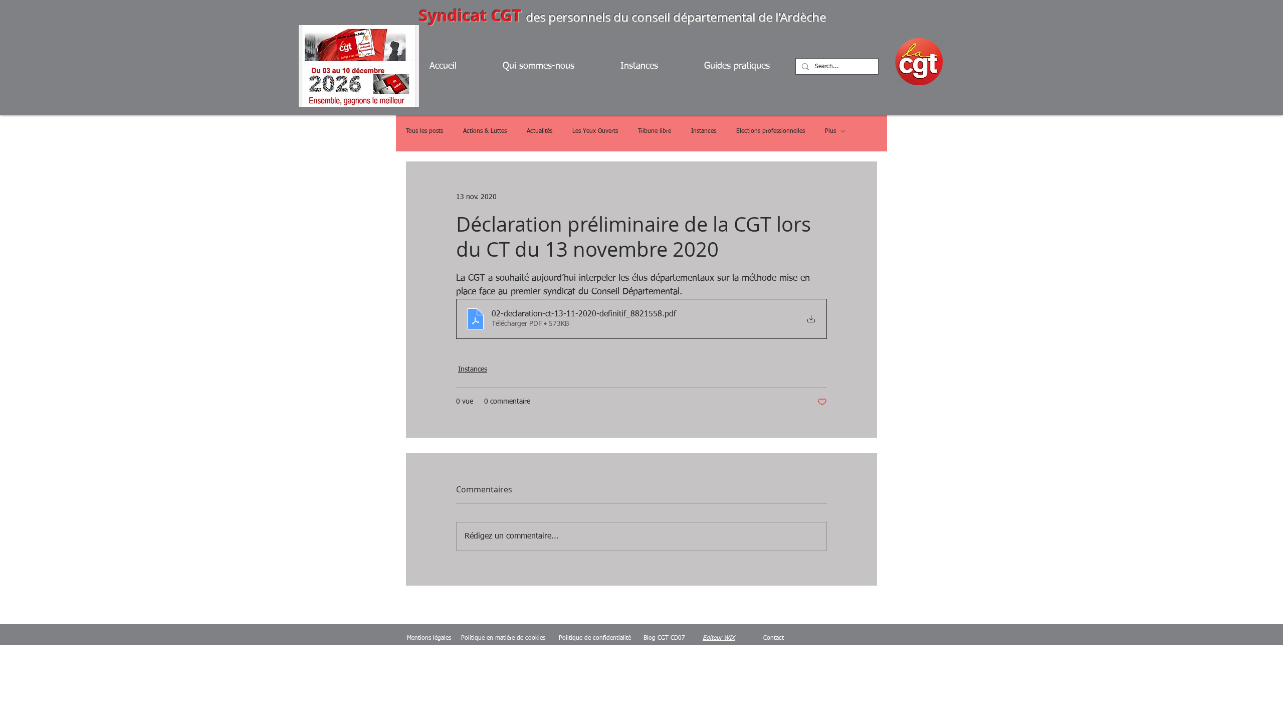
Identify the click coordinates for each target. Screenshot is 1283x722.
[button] (749, 66)
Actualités (539, 131)
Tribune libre (654, 131)
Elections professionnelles (770, 131)
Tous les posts (424, 131)
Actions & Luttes (485, 131)
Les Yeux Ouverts (595, 131)
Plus (830, 131)
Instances (703, 131)
